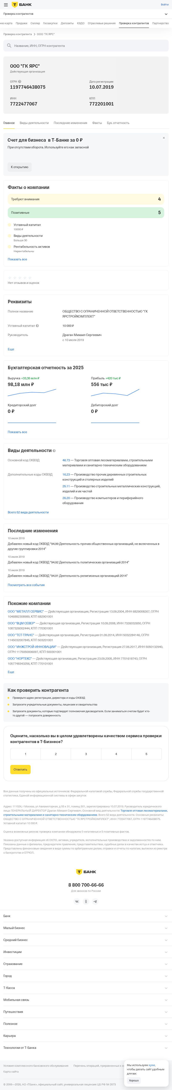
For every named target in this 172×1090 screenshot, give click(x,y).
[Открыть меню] (5, 4)
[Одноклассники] (86, 901)
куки (152, 1065)
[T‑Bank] (22, 4)
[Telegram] (95, 901)
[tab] (9, 123)
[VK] (76, 901)
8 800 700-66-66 (86, 885)
